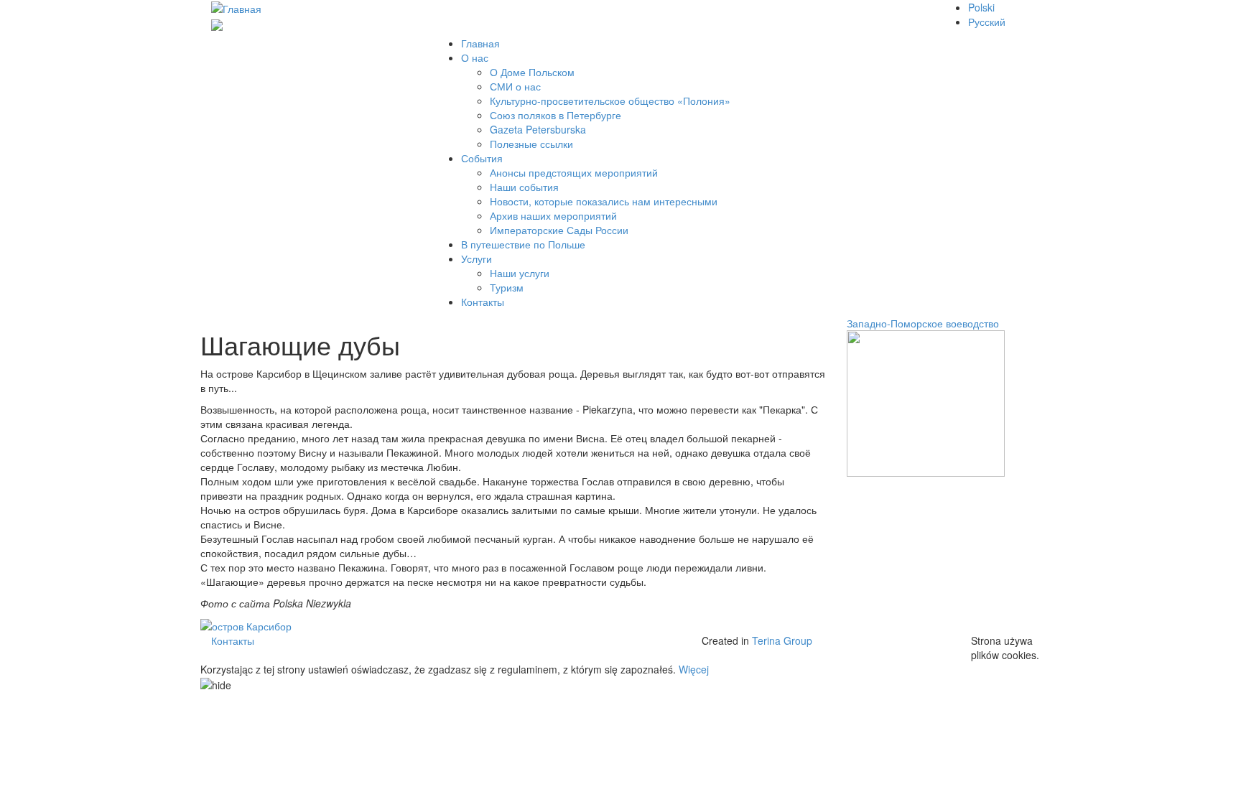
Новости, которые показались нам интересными (603, 201)
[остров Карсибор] (246, 624)
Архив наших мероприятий (553, 215)
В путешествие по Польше (523, 244)
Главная (480, 43)
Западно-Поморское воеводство (923, 323)
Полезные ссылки (531, 143)
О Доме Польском (532, 72)
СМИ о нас (515, 86)
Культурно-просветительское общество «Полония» (610, 100)
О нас (474, 57)
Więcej (694, 669)
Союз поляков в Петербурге (555, 115)
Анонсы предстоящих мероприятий (574, 172)
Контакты (482, 301)
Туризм (507, 287)
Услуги (476, 258)
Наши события (524, 186)
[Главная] (236, 7)
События (482, 158)
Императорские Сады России (559, 230)
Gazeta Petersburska (538, 129)
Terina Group (782, 640)
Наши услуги (519, 273)
